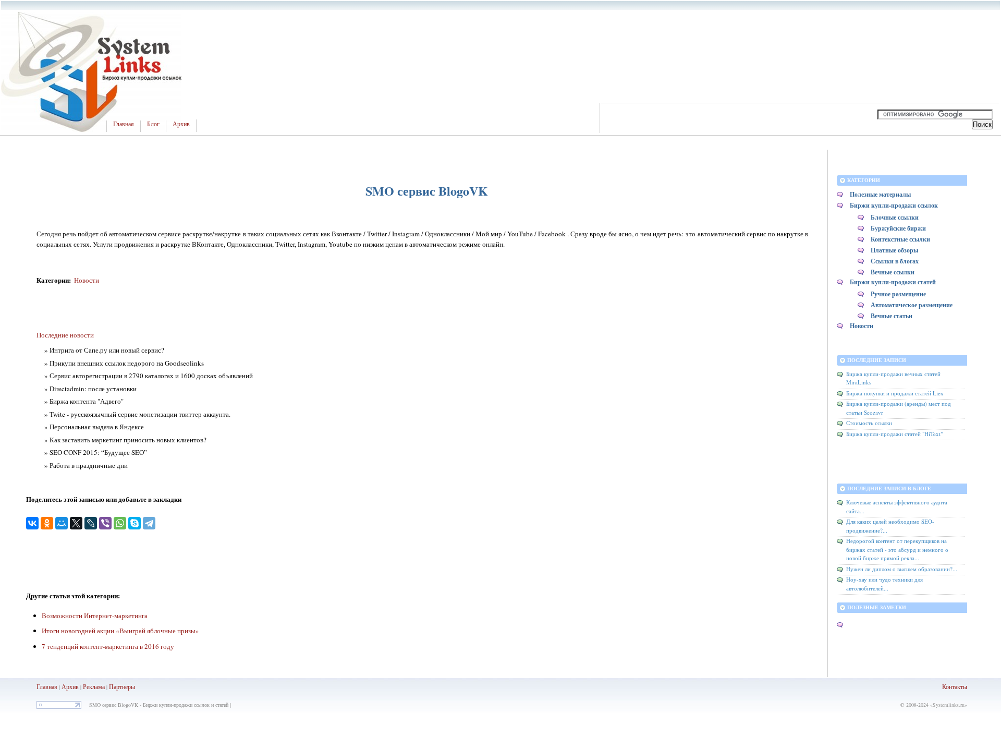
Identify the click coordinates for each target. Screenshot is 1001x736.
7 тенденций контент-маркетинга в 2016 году (108, 646)
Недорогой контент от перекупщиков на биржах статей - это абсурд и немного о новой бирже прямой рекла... (897, 549)
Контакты (954, 686)
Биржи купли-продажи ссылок (894, 205)
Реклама (94, 686)
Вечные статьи (891, 315)
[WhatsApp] (120, 523)
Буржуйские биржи (898, 228)
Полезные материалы (880, 194)
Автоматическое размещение (912, 304)
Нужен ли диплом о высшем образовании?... (901, 569)
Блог (153, 124)
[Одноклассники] (47, 523)
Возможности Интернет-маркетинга (95, 615)
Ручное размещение (898, 293)
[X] (76, 523)
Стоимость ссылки (869, 423)
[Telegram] (149, 523)
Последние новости (65, 335)
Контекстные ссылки (900, 239)
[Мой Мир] (61, 523)
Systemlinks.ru (949, 704)
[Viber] (105, 523)
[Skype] (134, 523)
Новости (86, 280)
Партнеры (122, 686)
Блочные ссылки (895, 217)
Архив (181, 124)
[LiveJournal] (90, 523)
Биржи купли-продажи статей (893, 281)
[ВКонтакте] (32, 523)
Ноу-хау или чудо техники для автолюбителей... (884, 583)
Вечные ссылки (892, 272)
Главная (123, 124)
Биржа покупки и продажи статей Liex (895, 393)
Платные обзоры (894, 250)
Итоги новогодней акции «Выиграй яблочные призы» (120, 630)
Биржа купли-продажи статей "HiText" (894, 434)
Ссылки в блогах (895, 261)
